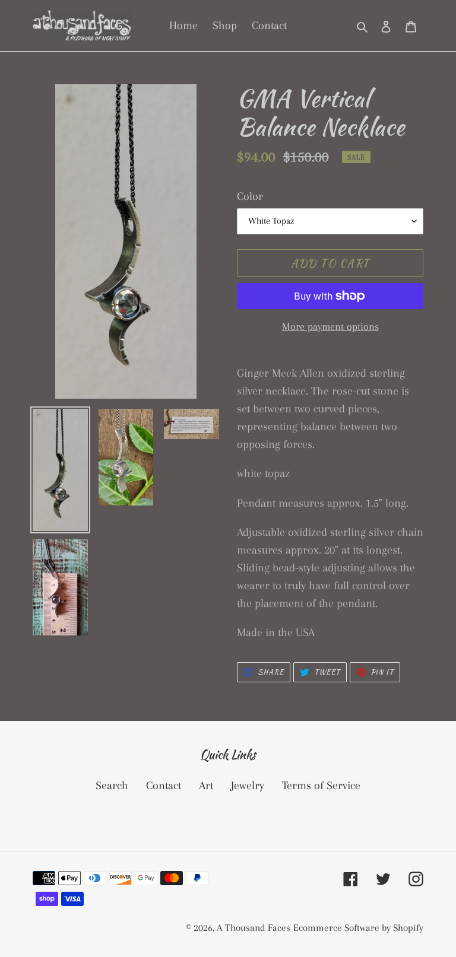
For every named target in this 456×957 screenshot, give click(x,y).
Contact (163, 785)
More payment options (330, 326)
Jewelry (247, 785)
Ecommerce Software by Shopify (358, 927)
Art (206, 785)
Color (250, 196)
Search (112, 785)
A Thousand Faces (253, 927)
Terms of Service (321, 785)
